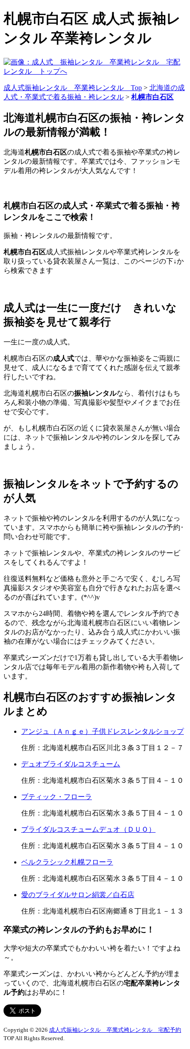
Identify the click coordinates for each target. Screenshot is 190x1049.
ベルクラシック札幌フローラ (67, 862)
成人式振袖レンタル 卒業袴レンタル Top (73, 87)
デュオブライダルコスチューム (70, 764)
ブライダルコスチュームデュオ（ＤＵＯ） (88, 829)
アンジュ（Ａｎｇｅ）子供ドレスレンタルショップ (102, 731)
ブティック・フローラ (56, 796)
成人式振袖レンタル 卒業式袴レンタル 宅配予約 (115, 1029)
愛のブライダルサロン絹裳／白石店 (77, 894)
